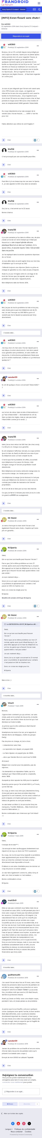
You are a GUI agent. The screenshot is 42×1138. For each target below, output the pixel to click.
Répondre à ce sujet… (15, 1092)
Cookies (28, 1132)
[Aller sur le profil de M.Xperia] (4, 549)
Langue (8, 1129)
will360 (7, 24)
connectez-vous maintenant (12, 1082)
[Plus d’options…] (37, 46)
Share (10, 1104)
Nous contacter (17, 1132)
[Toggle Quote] (5, 624)
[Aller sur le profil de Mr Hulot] (4, 519)
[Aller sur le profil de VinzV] (4, 704)
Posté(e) (18, 47)
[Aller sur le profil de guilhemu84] (4, 976)
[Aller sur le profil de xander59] (4, 378)
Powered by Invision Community (21, 1134)
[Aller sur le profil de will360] (4, 46)
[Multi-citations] (3, 140)
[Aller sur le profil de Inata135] (4, 231)
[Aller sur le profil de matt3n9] (4, 901)
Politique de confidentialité (25, 1129)
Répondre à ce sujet (21, 36)
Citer (9, 140)
